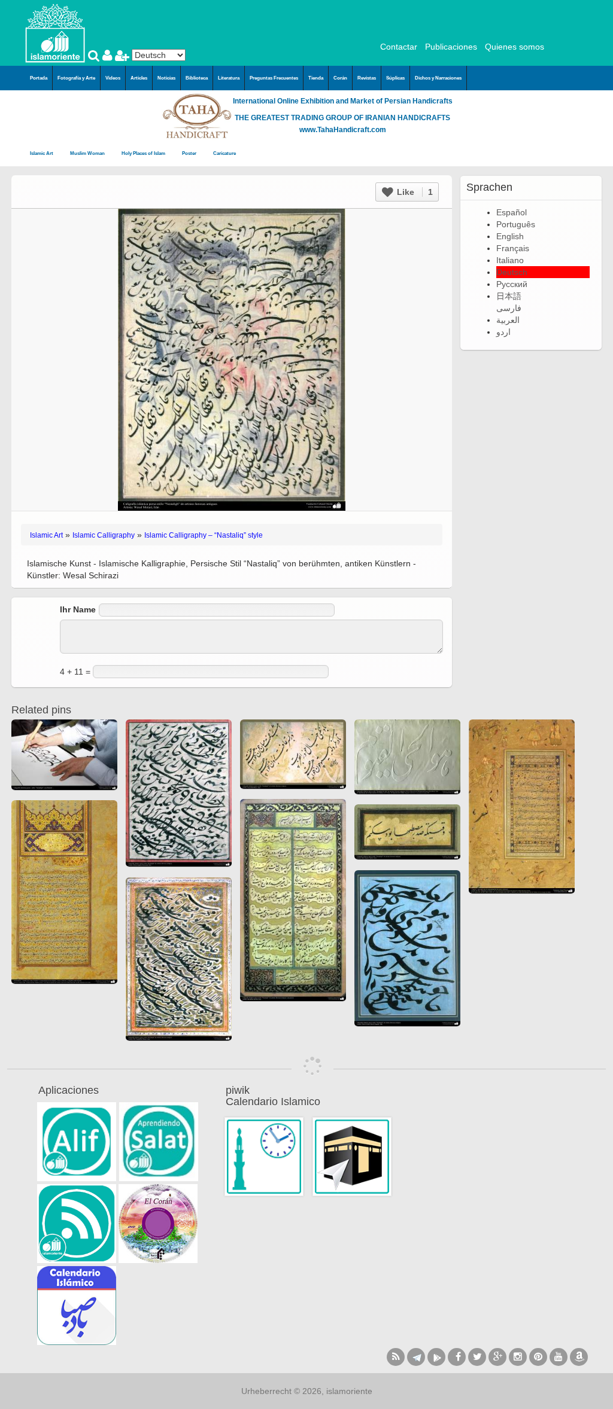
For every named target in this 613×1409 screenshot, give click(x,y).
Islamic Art (42, 153)
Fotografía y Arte (76, 78)
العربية (508, 320)
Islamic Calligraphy (103, 535)
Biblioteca (197, 78)
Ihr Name (78, 609)
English (510, 236)
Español (511, 212)
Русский (511, 284)
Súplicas (395, 78)
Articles (139, 78)
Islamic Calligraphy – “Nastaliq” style (203, 535)
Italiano (510, 260)
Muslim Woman (88, 153)
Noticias (166, 78)
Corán (340, 78)
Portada (38, 78)
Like (413, 192)
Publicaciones (451, 46)
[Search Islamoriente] (95, 57)
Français (512, 248)
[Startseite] (55, 32)
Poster (190, 153)
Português (515, 224)
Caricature (224, 153)
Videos (112, 78)
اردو (503, 332)
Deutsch (511, 272)
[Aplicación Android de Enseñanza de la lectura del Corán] (76, 1141)
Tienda (315, 78)
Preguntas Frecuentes (274, 78)
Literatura (228, 78)
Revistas (366, 78)
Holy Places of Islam (144, 153)
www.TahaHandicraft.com (342, 130)
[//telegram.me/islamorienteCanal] (416, 1357)
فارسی (508, 308)
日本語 (508, 296)
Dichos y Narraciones (438, 78)
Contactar (398, 46)
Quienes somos (514, 46)
